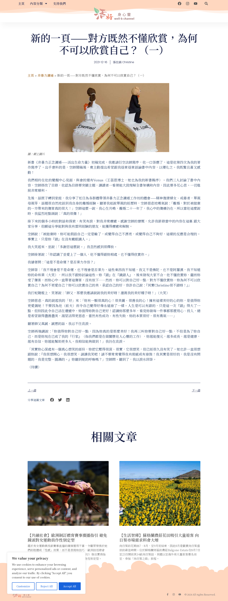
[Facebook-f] (167, 594)
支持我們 (59, 3)
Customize (23, 586)
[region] (46, 573)
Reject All (47, 586)
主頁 (21, 3)
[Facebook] (179, 3)
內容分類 (36, 3)
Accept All (69, 586)
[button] (206, 3)
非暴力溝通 (46, 75)
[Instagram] (187, 3)
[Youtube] (195, 3)
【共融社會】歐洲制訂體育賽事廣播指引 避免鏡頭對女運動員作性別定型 (67, 537)
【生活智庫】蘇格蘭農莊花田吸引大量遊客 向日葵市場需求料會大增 (159, 537)
